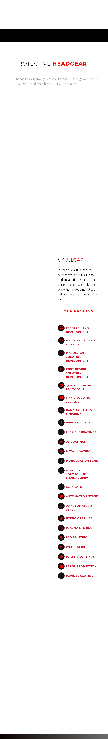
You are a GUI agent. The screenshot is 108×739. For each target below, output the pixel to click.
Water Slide (76, 547)
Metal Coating (78, 451)
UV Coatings (76, 441)
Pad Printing (76, 537)
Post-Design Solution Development (77, 373)
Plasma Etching (79, 527)
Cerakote (74, 486)
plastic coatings (80, 556)
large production (81, 566)
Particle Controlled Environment (77, 474)
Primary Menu (102, 6)
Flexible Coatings (81, 432)
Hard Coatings (78, 422)
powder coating (80, 575)
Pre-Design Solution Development (77, 356)
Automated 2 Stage (82, 496)
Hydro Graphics (79, 518)
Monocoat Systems (82, 460)
